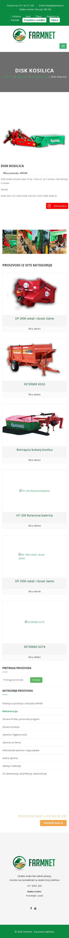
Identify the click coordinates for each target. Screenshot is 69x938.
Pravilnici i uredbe (34, 20)
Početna (16, 16)
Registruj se (53, 16)
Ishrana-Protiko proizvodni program (20, 719)
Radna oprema (10, 758)
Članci (39, 16)
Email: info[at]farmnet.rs (51, 5)
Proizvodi (22, 76)
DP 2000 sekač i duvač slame (34, 318)
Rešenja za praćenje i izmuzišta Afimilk (22, 703)
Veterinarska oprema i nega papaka (20, 750)
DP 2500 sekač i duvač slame (34, 581)
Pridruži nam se (53, 823)
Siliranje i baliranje (11, 765)
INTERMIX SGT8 (34, 647)
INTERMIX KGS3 (34, 384)
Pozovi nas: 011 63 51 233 (20, 5)
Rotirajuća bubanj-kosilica (34, 450)
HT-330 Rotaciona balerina (34, 515)
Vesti (28, 16)
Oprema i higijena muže (14, 734)
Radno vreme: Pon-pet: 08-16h (35, 9)
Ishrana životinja (10, 726)
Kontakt (15, 20)
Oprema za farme (11, 742)
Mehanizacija (40, 76)
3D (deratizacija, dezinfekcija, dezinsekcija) (24, 773)
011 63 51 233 (56, 816)
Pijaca (54, 20)
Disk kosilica (60, 205)
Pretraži (36, 679)
